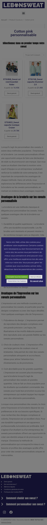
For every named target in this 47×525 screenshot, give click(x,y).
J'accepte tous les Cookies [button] (17, 277)
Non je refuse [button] (35, 277)
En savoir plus (36, 281)
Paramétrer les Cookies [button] (17, 281)
